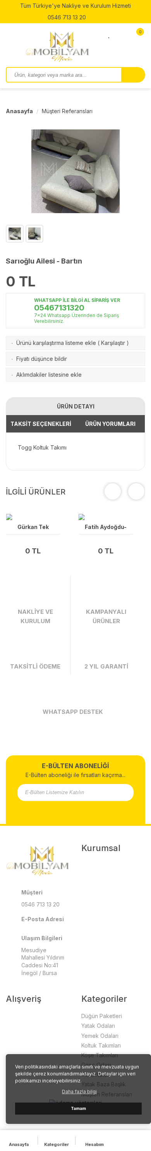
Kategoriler (56, 1144)
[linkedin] (100, 809)
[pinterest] (90, 809)
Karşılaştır (113, 342)
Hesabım (94, 1144)
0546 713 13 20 (66, 17)
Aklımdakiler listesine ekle (49, 374)
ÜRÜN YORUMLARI (110, 423)
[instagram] (97, 17)
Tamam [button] (78, 1108)
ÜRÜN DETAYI (75, 406)
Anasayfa (19, 111)
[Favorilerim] (109, 34)
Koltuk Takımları (101, 1045)
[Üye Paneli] (121, 34)
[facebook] (50, 809)
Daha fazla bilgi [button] (79, 1091)
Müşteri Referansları (67, 111)
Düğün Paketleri (101, 1016)
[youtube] (80, 809)
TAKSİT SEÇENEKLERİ (40, 423)
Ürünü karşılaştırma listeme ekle (56, 342)
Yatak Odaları (98, 1025)
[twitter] (70, 809)
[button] (136, 491)
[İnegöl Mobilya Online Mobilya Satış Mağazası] (62, 46)
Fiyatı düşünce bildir (41, 358)
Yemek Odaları (99, 1035)
